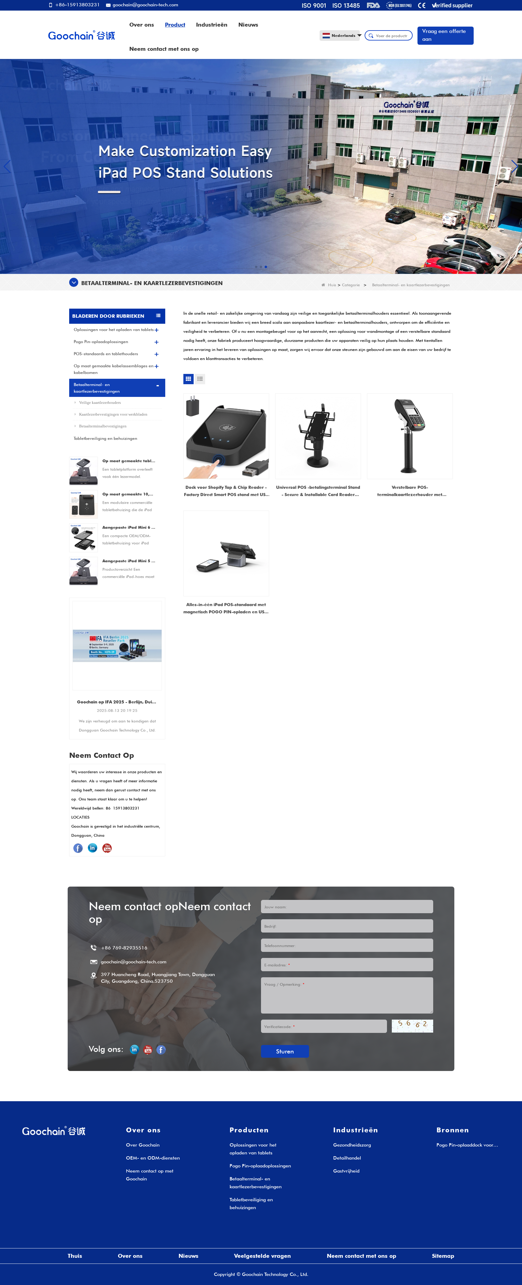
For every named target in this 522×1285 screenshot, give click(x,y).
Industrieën (211, 24)
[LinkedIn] (92, 848)
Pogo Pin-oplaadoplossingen (101, 341)
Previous (71, 658)
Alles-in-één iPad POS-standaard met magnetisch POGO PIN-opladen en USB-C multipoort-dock (226, 608)
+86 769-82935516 (124, 948)
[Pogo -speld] (261, 166)
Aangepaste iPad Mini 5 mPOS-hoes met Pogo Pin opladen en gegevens (129, 560)
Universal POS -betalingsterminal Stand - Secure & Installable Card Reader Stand (318, 491)
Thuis (75, 1256)
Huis (332, 284)
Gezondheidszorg (352, 1145)
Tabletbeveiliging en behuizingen (105, 438)
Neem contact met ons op (164, 49)
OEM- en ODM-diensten (153, 1158)
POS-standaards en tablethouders (106, 353)
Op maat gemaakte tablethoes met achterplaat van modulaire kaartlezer (129, 460)
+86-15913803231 (76, 5)
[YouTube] (107, 848)
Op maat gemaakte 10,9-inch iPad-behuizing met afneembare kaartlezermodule (129, 494)
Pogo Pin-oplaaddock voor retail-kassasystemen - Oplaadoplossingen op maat (467, 1145)
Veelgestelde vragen (262, 1256)
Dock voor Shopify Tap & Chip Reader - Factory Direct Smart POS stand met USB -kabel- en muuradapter (226, 491)
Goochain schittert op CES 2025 (117, 701)
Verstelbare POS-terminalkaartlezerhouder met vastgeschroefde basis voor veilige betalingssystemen (409, 491)
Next (163, 658)
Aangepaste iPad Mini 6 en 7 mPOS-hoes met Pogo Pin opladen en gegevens (129, 527)
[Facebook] (78, 848)
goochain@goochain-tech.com (144, 5)
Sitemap (443, 1256)
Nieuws (248, 24)
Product (175, 24)
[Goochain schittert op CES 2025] (117, 645)
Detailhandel (347, 1158)
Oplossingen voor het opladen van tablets (114, 329)
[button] (256, 267)
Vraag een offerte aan (444, 35)
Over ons (141, 24)
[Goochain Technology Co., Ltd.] (81, 35)
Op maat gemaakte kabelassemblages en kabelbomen (113, 369)
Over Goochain (143, 1145)
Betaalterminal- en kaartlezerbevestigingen (97, 388)
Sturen (285, 1051)
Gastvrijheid (346, 1171)
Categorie (351, 284)
